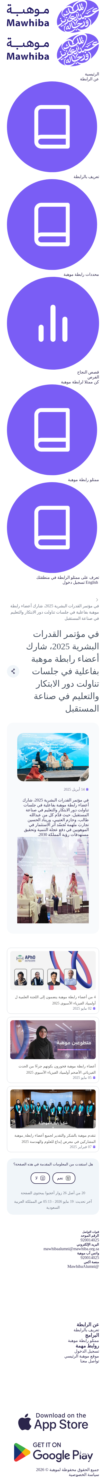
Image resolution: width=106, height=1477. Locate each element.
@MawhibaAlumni (83, 1266)
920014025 (90, 1257)
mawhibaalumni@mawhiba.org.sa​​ (71, 1249)
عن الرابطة (89, 79)
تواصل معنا (89, 1361)
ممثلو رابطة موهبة (83, 1340)
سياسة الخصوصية (84, 1474)
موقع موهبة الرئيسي (81, 1356)
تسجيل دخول (74, 582)
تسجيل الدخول (86, 1351)
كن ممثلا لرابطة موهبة (80, 382)
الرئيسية (92, 74)
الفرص (93, 377)
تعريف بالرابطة (86, 1330)
